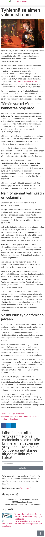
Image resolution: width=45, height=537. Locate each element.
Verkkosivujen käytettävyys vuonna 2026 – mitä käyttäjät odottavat (28, 516)
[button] (22, 6)
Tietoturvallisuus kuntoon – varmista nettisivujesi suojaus (28, 522)
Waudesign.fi (25, 488)
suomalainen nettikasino (27, 81)
